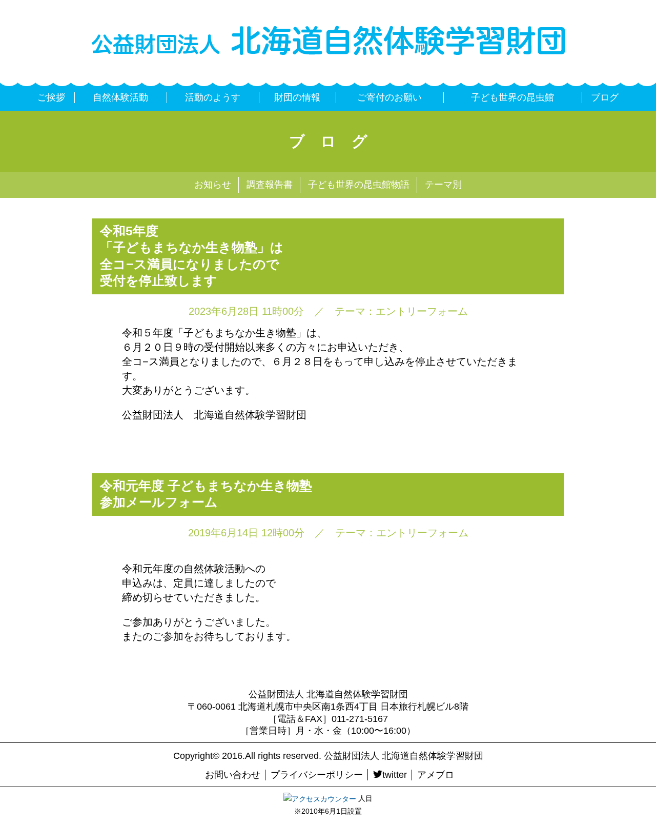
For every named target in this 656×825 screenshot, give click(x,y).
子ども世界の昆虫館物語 (358, 184)
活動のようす (212, 97)
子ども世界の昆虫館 (512, 97)
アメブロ (435, 775)
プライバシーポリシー (317, 775)
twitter (394, 775)
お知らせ (212, 184)
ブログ (605, 97)
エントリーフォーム (422, 311)
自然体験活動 (120, 97)
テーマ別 (443, 184)
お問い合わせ (232, 775)
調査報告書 (270, 184)
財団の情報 (297, 97)
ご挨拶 (51, 97)
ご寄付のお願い (389, 97)
